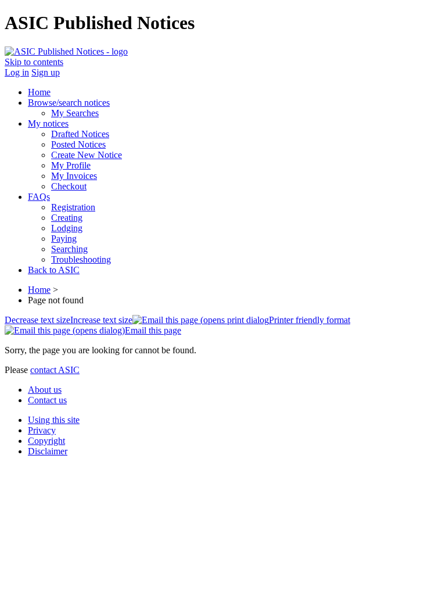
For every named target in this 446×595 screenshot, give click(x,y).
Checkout (69, 186)
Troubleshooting (81, 259)
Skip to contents (34, 62)
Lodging (66, 228)
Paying (64, 238)
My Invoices (74, 176)
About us (45, 390)
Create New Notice (86, 155)
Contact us (47, 400)
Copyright (46, 441)
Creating (66, 218)
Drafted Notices (80, 134)
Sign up (45, 72)
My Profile (71, 165)
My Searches (75, 113)
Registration (73, 207)
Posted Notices (78, 144)
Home (39, 290)
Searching (69, 249)
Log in (17, 72)
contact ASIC (55, 370)
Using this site (54, 420)
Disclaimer (47, 451)
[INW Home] (66, 51)
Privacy (42, 430)
